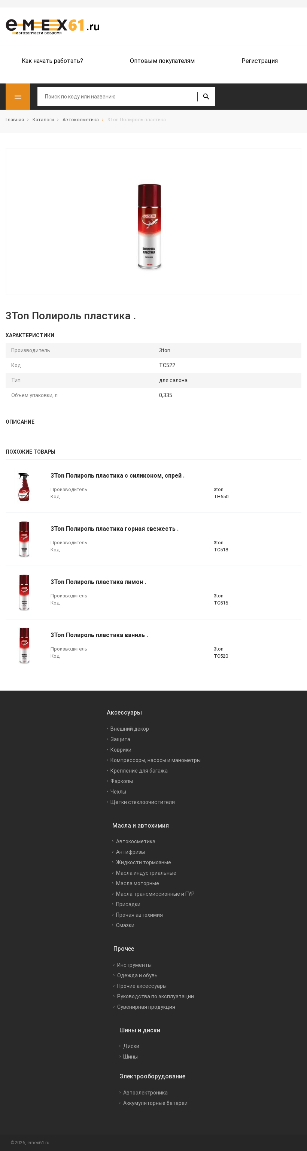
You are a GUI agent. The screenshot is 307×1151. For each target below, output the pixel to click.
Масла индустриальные (146, 873)
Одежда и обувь (137, 975)
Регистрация (259, 60)
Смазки (125, 925)
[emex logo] (56, 26)
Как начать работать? (52, 60)
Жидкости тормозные (143, 862)
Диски (131, 1046)
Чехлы (118, 792)
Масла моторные (137, 883)
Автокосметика (135, 841)
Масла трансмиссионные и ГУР (155, 894)
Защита (120, 739)
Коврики (120, 750)
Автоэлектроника (145, 1093)
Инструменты (134, 965)
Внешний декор (129, 729)
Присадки (128, 904)
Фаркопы (121, 781)
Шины (130, 1057)
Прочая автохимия (139, 915)
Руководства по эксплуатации (155, 996)
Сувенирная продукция (146, 1007)
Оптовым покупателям (162, 60)
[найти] (206, 96)
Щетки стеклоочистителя (142, 802)
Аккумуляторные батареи (155, 1103)
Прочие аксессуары (142, 986)
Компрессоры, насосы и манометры (155, 760)
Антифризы (130, 852)
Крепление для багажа (139, 771)
